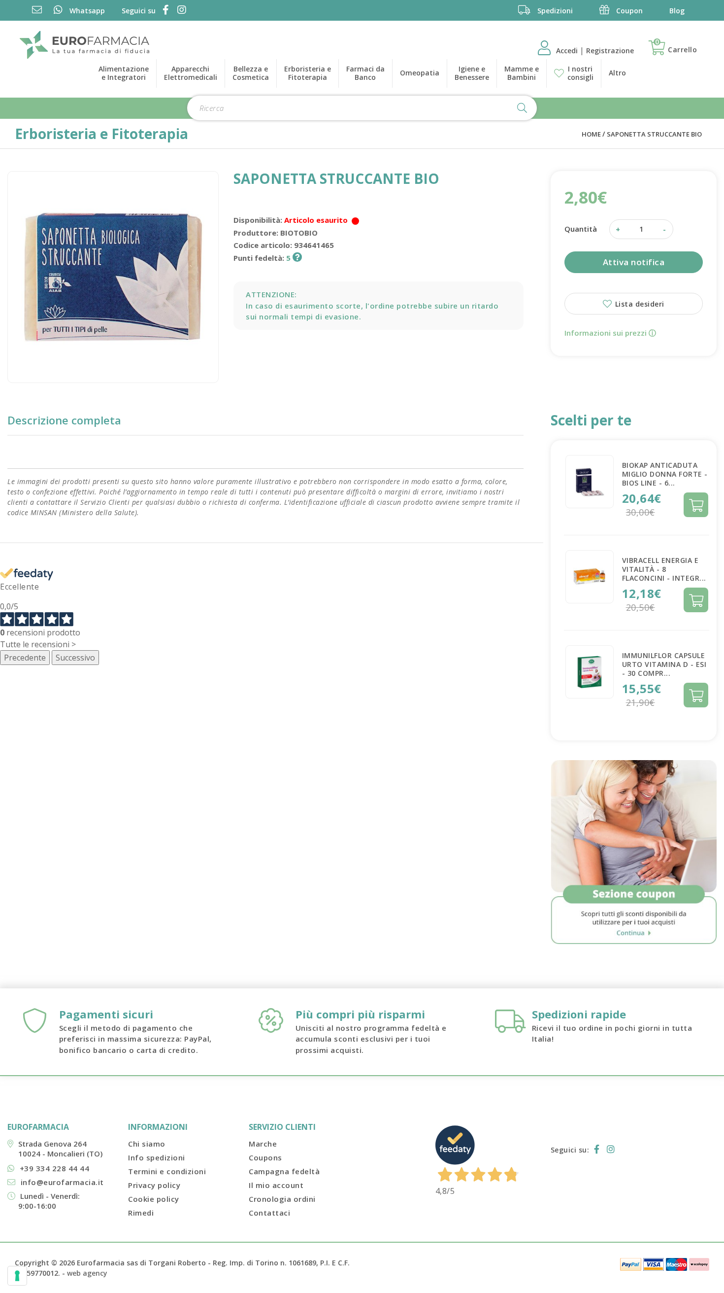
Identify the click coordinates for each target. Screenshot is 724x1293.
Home (591, 134)
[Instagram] (180, 10)
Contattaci (269, 1213)
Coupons (265, 1157)
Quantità (580, 229)
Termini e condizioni (167, 1171)
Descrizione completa (64, 420)
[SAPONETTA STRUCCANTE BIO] (113, 277)
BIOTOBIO (299, 233)
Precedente (25, 657)
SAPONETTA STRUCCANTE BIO (654, 134)
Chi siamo (146, 1144)
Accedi (568, 50)
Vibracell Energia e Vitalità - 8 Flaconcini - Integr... (664, 569)
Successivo (75, 657)
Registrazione (610, 50)
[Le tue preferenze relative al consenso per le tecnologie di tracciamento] (17, 1275)
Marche (263, 1144)
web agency (87, 1273)
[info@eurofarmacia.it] (37, 10)
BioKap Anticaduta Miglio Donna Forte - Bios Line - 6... (665, 474)
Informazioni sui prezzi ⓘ (610, 333)
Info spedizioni (156, 1157)
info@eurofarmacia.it (62, 1182)
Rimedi (141, 1213)
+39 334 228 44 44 (54, 1168)
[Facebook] (164, 10)
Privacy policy (154, 1185)
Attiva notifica (634, 262)
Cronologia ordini (282, 1199)
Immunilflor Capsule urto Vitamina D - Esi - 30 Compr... (664, 664)
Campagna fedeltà (284, 1171)
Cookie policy (153, 1199)
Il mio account (276, 1185)
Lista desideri (638, 304)
